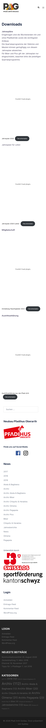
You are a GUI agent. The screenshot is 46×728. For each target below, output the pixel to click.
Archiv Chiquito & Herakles (15, 501)
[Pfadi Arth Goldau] (11, 7)
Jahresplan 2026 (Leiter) (10, 224)
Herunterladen (22, 138)
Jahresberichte (10, 527)
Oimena (7, 536)
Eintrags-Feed (10, 604)
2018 (6, 476)
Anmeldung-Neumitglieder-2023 (13, 309)
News (6, 531)
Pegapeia (8, 540)
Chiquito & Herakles (12, 523)
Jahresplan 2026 (8, 138)
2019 (6, 480)
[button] (38, 7)
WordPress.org (10, 613)
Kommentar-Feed (11, 608)
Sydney (25, 724)
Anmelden (8, 600)
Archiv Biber (9, 497)
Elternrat (5, 663)
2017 (6, 471)
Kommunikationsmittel (11, 657)
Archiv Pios (9, 514)
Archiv (6, 489)
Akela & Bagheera (11, 484)
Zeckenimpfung (9, 660)
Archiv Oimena (10, 506)
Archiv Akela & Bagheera (14, 493)
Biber (6, 519)
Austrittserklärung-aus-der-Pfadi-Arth (15, 393)
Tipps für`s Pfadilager (11, 666)
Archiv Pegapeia (11, 510)
